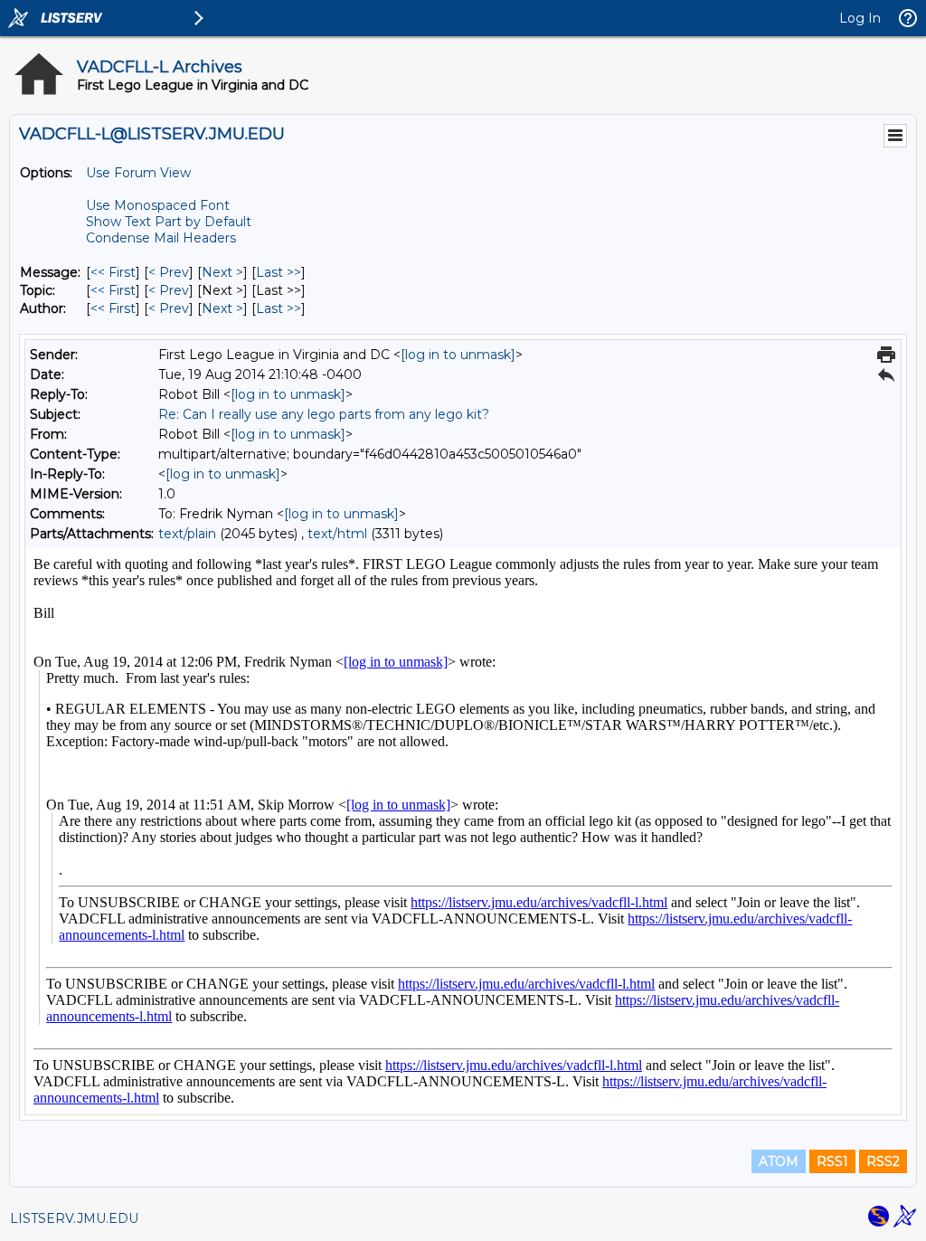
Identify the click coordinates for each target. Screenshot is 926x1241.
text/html (337, 534)
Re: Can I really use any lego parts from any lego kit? (323, 414)
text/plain (187, 534)
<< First (113, 272)
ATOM (778, 1161)
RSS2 (883, 1161)
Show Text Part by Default (168, 221)
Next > (222, 272)
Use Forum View (138, 173)
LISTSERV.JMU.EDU (74, 1218)
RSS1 (832, 1161)
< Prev (168, 272)
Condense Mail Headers (161, 238)
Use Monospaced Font (158, 205)
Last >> (278, 272)
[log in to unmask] (458, 354)
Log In (860, 18)
